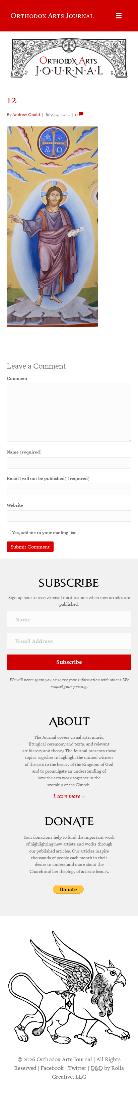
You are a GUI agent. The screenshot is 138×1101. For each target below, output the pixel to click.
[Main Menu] (118, 15)
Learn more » (69, 796)
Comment (17, 378)
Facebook (52, 1068)
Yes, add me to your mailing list (43, 532)
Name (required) (24, 452)
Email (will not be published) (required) (48, 478)
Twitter (77, 1068)
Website (15, 505)
